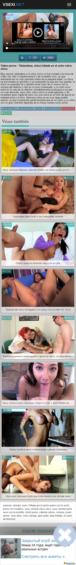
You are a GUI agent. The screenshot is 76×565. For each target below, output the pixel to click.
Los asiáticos (9, 109)
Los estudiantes (53, 109)
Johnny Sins (68, 109)
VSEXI (13, 4)
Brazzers (7, 113)
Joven (39, 109)
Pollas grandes (25, 109)
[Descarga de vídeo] (22, 58)
